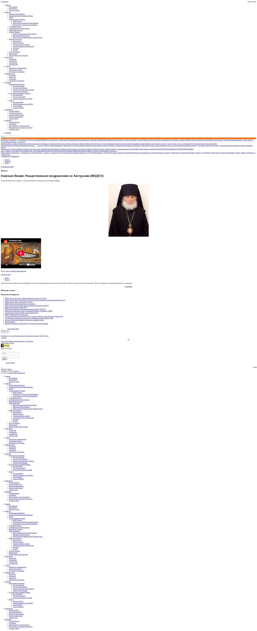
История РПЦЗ (18, 102)
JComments (128, 286)
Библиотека (9, 109)
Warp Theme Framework (17, 373)
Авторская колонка (15, 70)
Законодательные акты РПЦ (22, 99)
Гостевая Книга (14, 122)
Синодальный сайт (15, 113)
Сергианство (13, 64)
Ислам (15, 50)
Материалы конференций (17, 68)
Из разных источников (16, 72)
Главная (7, 5)
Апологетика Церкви (20, 91)
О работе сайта (14, 129)
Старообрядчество (15, 27)
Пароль (4, 355)
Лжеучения (9, 57)
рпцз (7, 271)
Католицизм (17, 41)
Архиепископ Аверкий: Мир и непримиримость (21, 313)
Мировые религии (15, 39)
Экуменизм (13, 61)
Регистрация (10, 363)
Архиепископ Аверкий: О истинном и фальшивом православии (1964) (29, 318)
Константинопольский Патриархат (25, 34)
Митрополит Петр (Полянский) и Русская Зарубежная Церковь (26, 323)
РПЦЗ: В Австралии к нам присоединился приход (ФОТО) (25, 309)
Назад (7, 278)
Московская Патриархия (21, 36)
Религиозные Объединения (18, 55)
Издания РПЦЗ (14, 111)
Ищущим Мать (10, 322)
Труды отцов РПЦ (19, 97)
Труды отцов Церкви (20, 88)
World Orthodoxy (14, 32)
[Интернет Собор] (7, 343)
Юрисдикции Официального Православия (27, 37)
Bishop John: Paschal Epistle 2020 (16, 307)
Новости (8, 12)
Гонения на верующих (16, 81)
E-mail (8, 274)
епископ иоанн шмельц (18, 271)
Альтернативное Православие (19, 28)
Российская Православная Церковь (21, 16)
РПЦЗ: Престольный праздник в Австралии (20, 304)
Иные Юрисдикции (15, 30)
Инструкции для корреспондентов (21, 127)
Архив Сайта (13, 118)
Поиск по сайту (14, 10)
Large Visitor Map (13, 329)
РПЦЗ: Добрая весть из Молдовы (16, 314)
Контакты (8, 120)
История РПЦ (17, 95)
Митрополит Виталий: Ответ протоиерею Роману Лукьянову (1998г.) (29, 311)
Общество (12, 77)
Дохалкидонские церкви (21, 45)
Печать (3, 274)
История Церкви (18, 86)
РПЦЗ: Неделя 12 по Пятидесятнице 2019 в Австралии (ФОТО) (27, 305)
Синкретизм (13, 63)
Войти (4, 359)
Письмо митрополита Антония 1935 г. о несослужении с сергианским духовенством (34, 316)
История (8, 82)
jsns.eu (16, 371)
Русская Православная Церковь (19, 93)
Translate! (8, 133)
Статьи (7, 66)
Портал (7, 160)
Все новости (13, 7)
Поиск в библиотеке (16, 117)
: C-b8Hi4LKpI (10, 156)
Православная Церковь (17, 14)
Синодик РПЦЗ (18, 108)
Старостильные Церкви (17, 19)
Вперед (7, 280)
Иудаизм (16, 48)
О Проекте (12, 124)
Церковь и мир (10, 73)
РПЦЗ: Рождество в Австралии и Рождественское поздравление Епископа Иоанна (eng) (35, 300)
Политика (12, 75)
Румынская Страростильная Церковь (25, 23)
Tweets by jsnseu (6, 369)
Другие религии (14, 52)
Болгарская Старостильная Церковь (25, 25)
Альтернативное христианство (23, 46)
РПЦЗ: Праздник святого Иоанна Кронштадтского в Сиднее (25, 298)
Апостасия (12, 79)
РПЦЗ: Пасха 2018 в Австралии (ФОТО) (19, 302)
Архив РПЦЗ (17, 106)
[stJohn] (4, 338)
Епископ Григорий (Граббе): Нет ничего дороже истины (24, 320)
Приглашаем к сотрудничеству (19, 126)
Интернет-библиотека (16, 115)
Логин (4, 351)
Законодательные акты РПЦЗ (23, 104)
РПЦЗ (11, 18)
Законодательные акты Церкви (23, 90)
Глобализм (12, 59)
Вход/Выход (13, 9)
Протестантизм (18, 43)
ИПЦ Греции (17, 21)
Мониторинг (13, 54)
